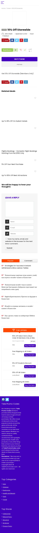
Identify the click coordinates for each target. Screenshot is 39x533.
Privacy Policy (7, 526)
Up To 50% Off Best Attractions (14, 175)
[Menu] (2, 3)
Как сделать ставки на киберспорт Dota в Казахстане (18, 317)
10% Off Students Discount (22, 363)
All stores (6, 523)
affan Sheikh (8, 34)
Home (3, 8)
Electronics (6, 490)
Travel (8, 8)
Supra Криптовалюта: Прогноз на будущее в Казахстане (19, 297)
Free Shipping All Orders (20, 382)
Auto (4, 484)
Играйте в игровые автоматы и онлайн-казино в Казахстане (17, 307)
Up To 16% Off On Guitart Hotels (14, 121)
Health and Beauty (9, 493)
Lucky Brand (15, 375)
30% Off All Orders (18, 372)
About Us (6, 520)
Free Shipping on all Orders (22, 351)
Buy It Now (19, 59)
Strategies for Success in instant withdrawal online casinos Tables (16, 266)
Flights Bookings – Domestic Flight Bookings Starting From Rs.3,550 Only (19, 152)
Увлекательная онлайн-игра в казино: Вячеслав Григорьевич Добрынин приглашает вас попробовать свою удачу (19, 287)
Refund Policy (7, 517)
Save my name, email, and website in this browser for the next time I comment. (19, 241)
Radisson (6, 36)
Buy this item (30, 346)
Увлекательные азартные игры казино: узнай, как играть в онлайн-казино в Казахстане (19, 276)
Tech (4, 497)
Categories (7, 514)
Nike (13, 345)
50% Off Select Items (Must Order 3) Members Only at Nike (23, 337)
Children (6, 487)
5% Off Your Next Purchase (12, 164)
